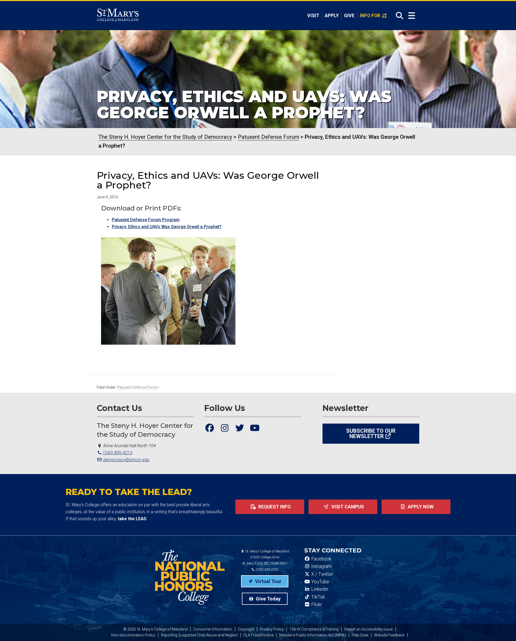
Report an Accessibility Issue (368, 629)
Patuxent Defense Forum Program (146, 219)
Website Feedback (389, 635)
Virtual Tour (267, 581)
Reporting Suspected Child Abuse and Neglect (199, 635)
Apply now (420, 506)
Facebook (320, 559)
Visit (313, 15)
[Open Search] (398, 15)
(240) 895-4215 (117, 452)
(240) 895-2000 (266, 569)
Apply (332, 15)
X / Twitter (321, 574)
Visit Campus (347, 506)
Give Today (268, 599)
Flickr (316, 604)
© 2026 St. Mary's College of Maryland (155, 629)
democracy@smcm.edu (125, 459)
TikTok (317, 597)
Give (349, 15)
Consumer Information (212, 629)
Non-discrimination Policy (133, 635)
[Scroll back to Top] (503, 628)
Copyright (246, 629)
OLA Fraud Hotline (258, 635)
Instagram (321, 566)
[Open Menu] (411, 15)
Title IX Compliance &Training (314, 629)
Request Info (274, 506)
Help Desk (360, 635)
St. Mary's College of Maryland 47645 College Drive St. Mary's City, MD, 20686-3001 (265, 557)
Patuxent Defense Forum (138, 387)
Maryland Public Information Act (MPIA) (312, 635)
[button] (168, 291)
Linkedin (319, 589)
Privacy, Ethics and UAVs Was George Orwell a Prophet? (166, 226)
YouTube (319, 581)
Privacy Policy (272, 629)
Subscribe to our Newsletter (371, 433)
